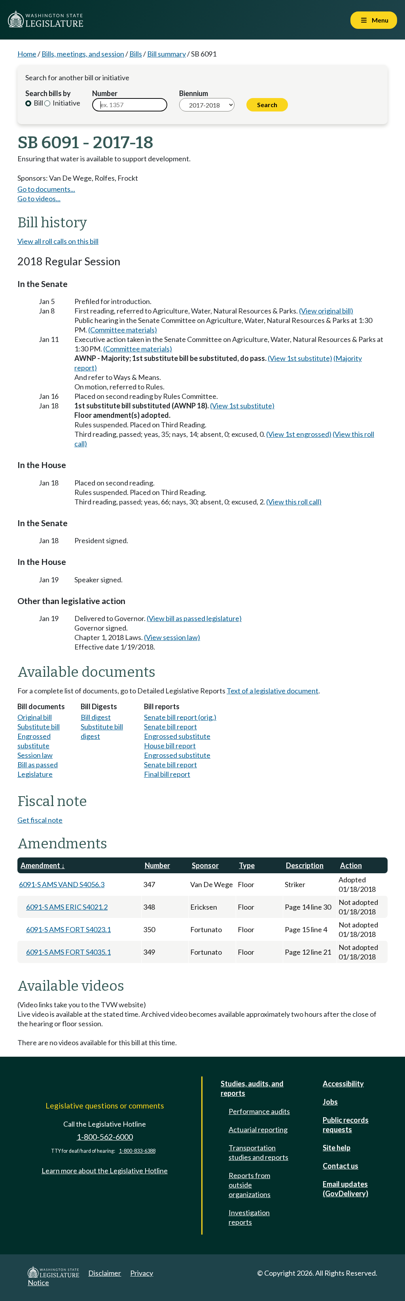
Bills (135, 53)
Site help (336, 1147)
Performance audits (259, 1111)
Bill (37, 102)
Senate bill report (170, 726)
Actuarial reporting (258, 1129)
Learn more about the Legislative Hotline (105, 1170)
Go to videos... (39, 198)
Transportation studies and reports (258, 1152)
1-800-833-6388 (137, 1151)
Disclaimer (104, 1273)
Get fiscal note (39, 820)
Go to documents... (46, 189)
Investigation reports (249, 1217)
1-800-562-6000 (105, 1136)
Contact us (340, 1165)
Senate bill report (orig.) (180, 717)
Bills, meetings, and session (83, 53)
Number (104, 93)
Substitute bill (38, 726)
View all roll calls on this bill (57, 241)
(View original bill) (326, 310)
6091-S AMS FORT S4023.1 (68, 929)
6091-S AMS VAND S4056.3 (61, 884)
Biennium (193, 93)
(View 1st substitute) (300, 358)
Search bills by (48, 93)
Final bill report (167, 774)
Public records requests (346, 1125)
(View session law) (172, 637)
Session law (35, 755)
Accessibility (343, 1083)
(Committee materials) (122, 329)
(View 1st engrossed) (298, 434)
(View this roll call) (294, 501)
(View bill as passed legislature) (194, 618)
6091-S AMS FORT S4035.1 (68, 952)
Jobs (330, 1101)
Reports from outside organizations (250, 1185)
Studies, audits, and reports (252, 1088)
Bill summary (166, 53)
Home (26, 53)
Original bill (34, 717)
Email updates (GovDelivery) (345, 1189)
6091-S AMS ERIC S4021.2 (67, 907)
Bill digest (96, 717)
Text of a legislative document (272, 690)
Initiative (65, 102)
